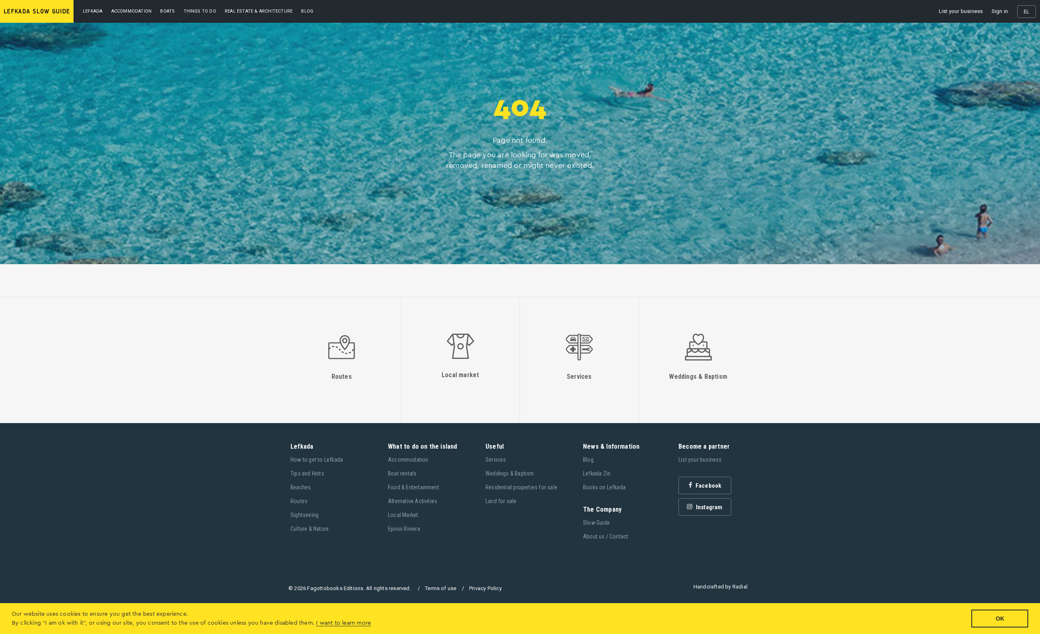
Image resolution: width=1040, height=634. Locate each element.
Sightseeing (304, 515)
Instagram (709, 507)
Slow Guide (596, 522)
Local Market (403, 515)
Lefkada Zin (597, 473)
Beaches (300, 487)
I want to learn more (343, 623)
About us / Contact (605, 536)
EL (1026, 12)
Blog (588, 459)
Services (495, 459)
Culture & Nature (309, 528)
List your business (961, 11)
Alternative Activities (412, 501)
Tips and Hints (307, 473)
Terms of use (440, 588)
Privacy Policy (485, 588)
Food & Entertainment (413, 487)
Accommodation (131, 11)
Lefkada (92, 11)
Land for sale (501, 501)
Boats (167, 11)
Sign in (1000, 11)
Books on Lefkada (604, 487)
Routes (299, 501)
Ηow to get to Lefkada (316, 459)
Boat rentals (402, 473)
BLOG (307, 11)
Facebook (708, 485)
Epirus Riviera (404, 528)
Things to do (200, 11)
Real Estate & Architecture (258, 11)
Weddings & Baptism (509, 473)
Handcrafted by (720, 586)
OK (1000, 618)
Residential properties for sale (521, 487)
